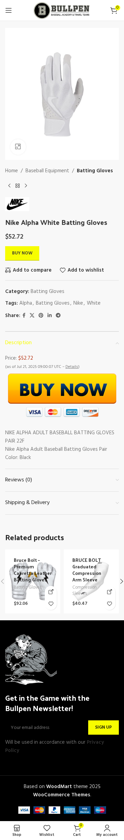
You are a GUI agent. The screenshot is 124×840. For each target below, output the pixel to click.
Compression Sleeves (84, 591)
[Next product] (26, 186)
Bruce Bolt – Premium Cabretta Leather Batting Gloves (33, 570)
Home (11, 171)
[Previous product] (9, 186)
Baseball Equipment (47, 171)
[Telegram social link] (58, 316)
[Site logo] (62, 10)
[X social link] (32, 316)
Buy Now (22, 253)
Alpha (25, 303)
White (94, 303)
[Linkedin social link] (49, 316)
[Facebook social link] (24, 316)
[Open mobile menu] (9, 10)
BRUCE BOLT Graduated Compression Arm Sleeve (86, 570)
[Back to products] (17, 186)
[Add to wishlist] (51, 604)
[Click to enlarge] (18, 147)
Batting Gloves (95, 171)
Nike (78, 303)
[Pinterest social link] (41, 316)
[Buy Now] (51, 592)
